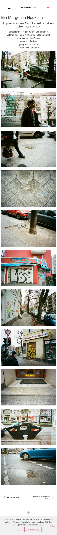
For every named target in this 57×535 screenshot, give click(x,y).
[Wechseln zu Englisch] (47, 5)
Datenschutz (33, 529)
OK (19, 529)
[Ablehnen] (53, 525)
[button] (9, 7)
